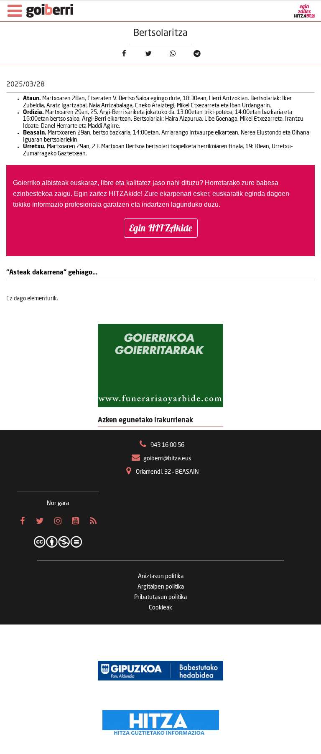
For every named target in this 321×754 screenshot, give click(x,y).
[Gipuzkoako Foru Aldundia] (160, 670)
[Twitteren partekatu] (148, 53)
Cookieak (160, 608)
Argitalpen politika (161, 587)
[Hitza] (160, 720)
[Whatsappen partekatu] (173, 53)
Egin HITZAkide (160, 228)
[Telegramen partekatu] (197, 53)
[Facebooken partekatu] (124, 53)
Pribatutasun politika (160, 597)
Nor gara (58, 503)
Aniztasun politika (160, 576)
